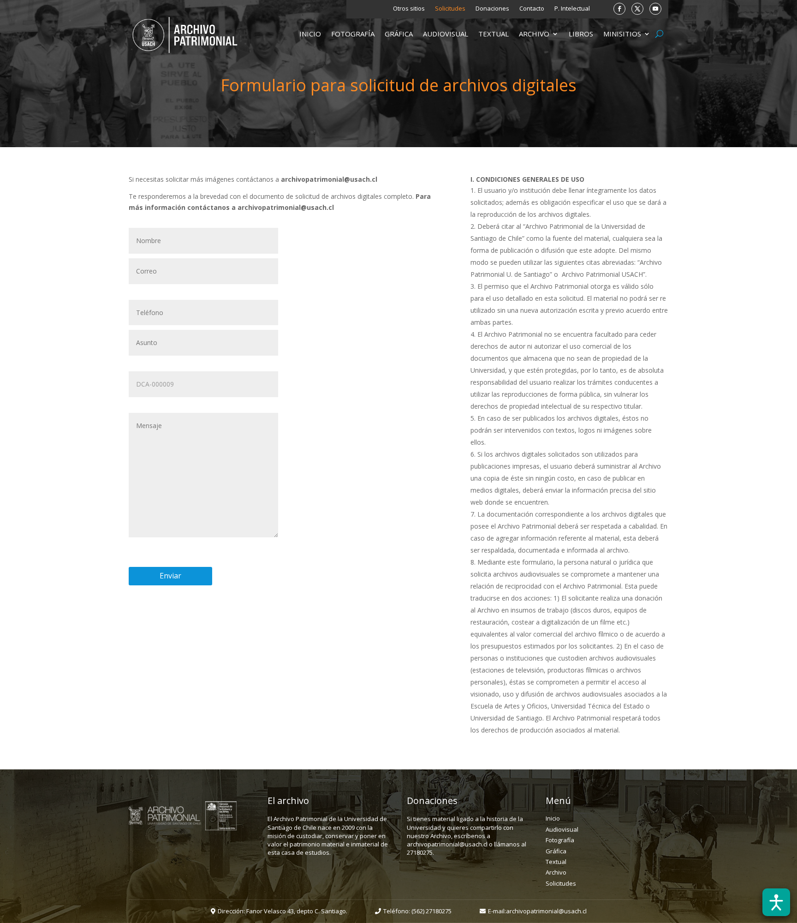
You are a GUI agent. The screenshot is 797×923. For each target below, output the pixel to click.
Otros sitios (409, 8)
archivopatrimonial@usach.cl (546, 911)
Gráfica (399, 34)
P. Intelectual (572, 8)
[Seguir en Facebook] (619, 9)
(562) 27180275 (431, 911)
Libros (581, 34)
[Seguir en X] (637, 9)
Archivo (534, 34)
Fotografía (353, 34)
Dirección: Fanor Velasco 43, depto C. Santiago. (282, 911)
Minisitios (622, 34)
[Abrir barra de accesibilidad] (776, 902)
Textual (493, 34)
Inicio (310, 34)
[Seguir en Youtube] (655, 9)
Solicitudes (450, 8)
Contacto (531, 8)
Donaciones (492, 8)
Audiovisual (445, 34)
